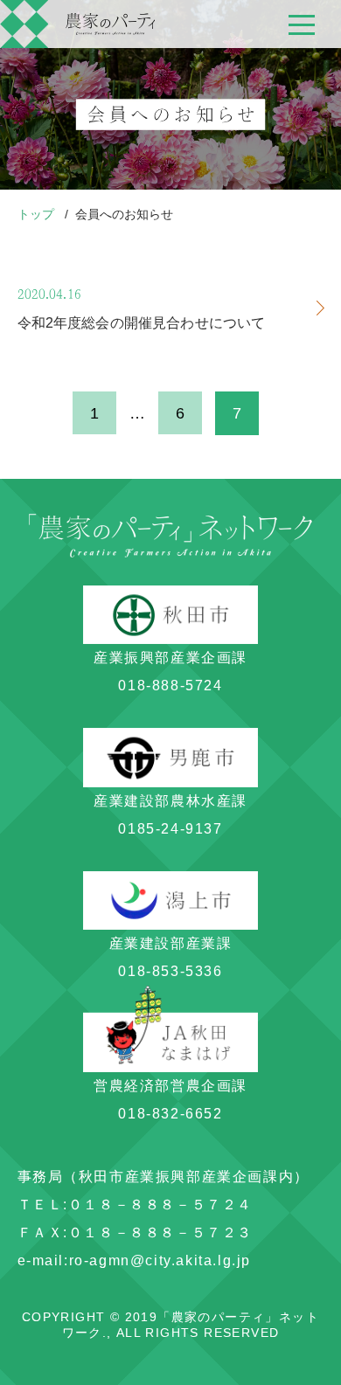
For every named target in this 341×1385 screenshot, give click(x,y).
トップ (37, 214)
